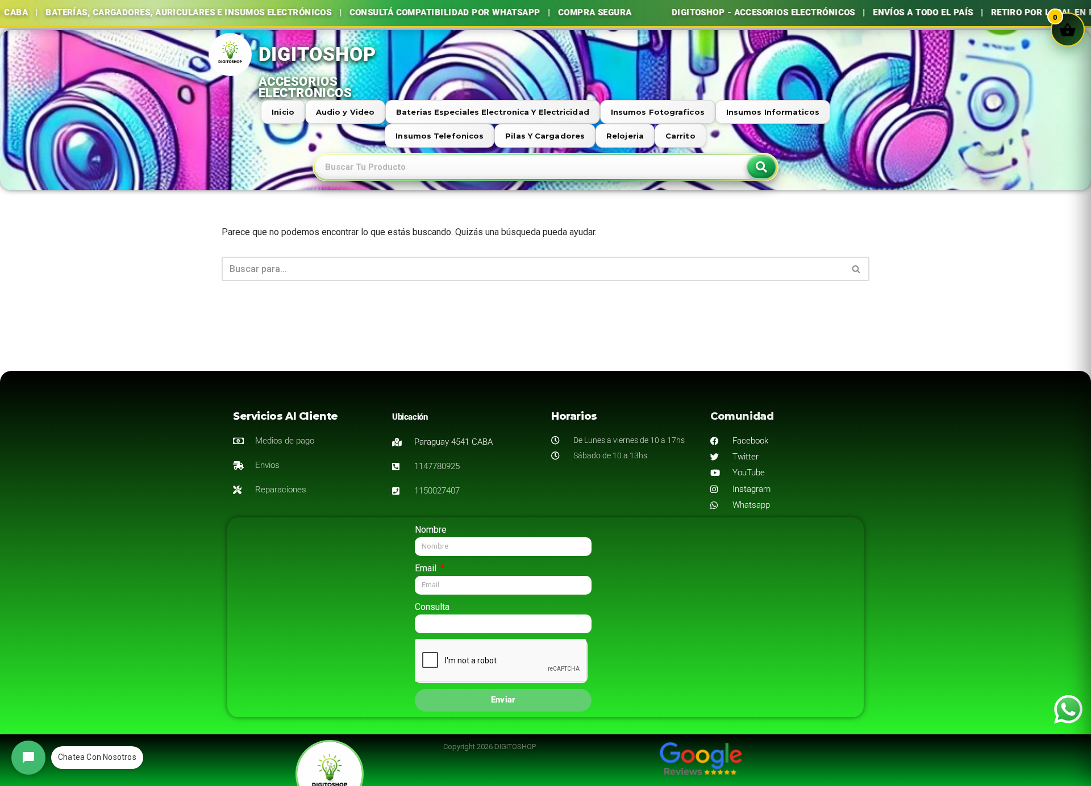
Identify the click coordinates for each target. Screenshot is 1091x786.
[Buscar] (856, 269)
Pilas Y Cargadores (545, 135)
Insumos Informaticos (772, 111)
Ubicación (409, 417)
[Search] (761, 167)
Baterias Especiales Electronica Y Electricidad (492, 111)
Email (427, 568)
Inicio (283, 111)
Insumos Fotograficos (658, 111)
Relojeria (625, 135)
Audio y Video (345, 111)
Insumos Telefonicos (439, 135)
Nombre (431, 529)
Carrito (680, 135)
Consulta (432, 606)
